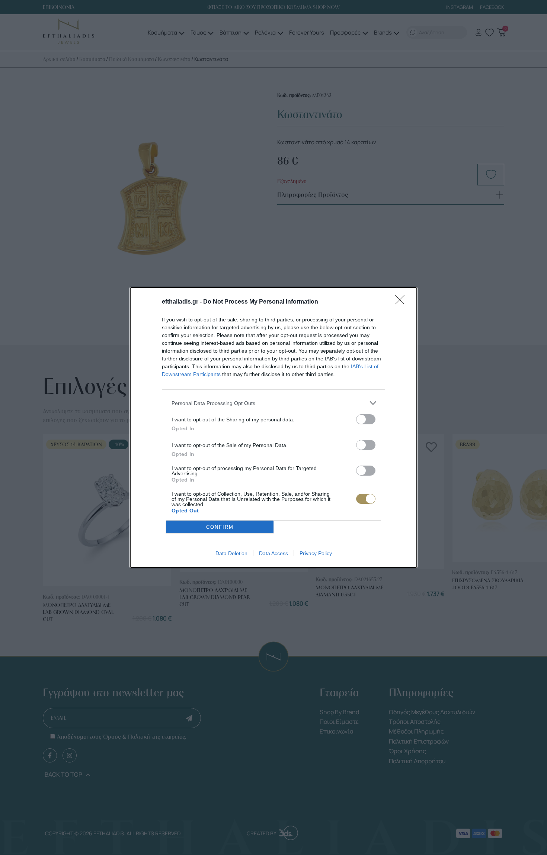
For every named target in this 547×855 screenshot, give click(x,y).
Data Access (273, 553)
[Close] (402, 302)
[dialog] (273, 427)
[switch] (365, 419)
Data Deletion (231, 553)
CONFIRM (220, 527)
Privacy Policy (316, 553)
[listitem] (273, 403)
